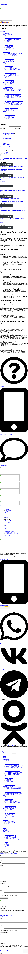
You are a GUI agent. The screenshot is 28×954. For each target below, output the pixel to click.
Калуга (6, 511)
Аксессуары (8, 775)
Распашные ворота (9, 531)
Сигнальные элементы (10, 785)
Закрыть (2, 121)
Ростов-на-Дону (8, 520)
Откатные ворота (9, 530)
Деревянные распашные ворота (12, 766)
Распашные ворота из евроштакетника (13, 767)
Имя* (1, 860)
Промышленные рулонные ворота (12, 790)
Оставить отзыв (3, 465)
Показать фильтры (4, 152)
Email (1, 862)
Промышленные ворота (14, 146)
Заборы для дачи (9, 799)
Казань (6, 525)
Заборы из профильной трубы (11, 804)
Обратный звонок (4, 22)
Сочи (6, 524)
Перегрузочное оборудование (11, 533)
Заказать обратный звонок (6, 434)
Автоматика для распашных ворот (13, 773)
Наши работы (8, 535)
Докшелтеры (8, 810)
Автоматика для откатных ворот (12, 771)
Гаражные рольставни (10, 816)
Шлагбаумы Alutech (9, 821)
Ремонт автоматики (9, 838)
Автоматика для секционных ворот (13, 774)
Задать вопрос (3, 386)
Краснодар (7, 522)
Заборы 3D (7, 797)
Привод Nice (8, 782)
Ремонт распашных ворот (11, 837)
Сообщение (2, 876)
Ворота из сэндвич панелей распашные (14, 765)
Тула (6, 512)
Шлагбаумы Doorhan (9, 824)
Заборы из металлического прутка (12, 802)
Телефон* (2, 865)
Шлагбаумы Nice (9, 825)
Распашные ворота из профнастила (13, 762)
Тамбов (7, 517)
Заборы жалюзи (8, 800)
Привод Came (8, 779)
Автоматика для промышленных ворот (14, 772)
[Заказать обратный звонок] (14, 432)
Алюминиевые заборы (10, 796)
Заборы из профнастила (10, 806)
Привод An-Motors (9, 778)
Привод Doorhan (9, 781)
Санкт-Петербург (9, 510)
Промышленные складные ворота (12, 794)
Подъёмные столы (9, 814)
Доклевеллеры (8, 809)
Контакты (7, 537)
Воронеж (7, 516)
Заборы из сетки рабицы (10, 807)
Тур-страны (2, 31)
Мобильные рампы (9, 811)
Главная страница (4, 146)
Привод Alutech (8, 776)
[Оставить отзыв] (14, 463)
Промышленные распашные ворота (13, 768)
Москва (7, 509)
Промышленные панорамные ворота (13, 793)
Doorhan (7, 844)
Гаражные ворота (9, 528)
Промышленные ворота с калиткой (13, 787)
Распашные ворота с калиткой (12, 764)
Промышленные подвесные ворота (13, 788)
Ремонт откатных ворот (10, 836)
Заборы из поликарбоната (11, 803)
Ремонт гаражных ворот (10, 835)
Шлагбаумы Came (9, 823)
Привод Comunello (9, 780)
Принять (15, 853)
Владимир (7, 513)
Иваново (7, 515)
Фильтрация (17, 128)
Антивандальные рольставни (11, 817)
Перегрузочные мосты (10, 813)
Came (6, 843)
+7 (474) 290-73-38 (3, 1)
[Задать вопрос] (14, 384)
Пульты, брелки (8, 783)
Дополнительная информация (6, 853)
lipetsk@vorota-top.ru (4, 4)
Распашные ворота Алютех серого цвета (11, 201)
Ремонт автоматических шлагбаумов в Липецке (15, 839)
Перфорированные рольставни (12, 818)
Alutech (6, 842)
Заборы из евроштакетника (11, 801)
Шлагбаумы (7, 534)
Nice (6, 846)
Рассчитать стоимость (6, 164)
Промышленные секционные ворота (13, 792)
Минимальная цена (4, 127)
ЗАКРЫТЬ (3, 883)
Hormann (7, 845)
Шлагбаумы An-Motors (10, 822)
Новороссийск (8, 523)
